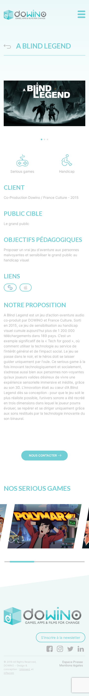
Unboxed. (24, 669)
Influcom (9, 672)
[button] (12, 103)
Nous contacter (43, 455)
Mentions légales (71, 665)
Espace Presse (72, 662)
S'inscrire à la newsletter (60, 637)
